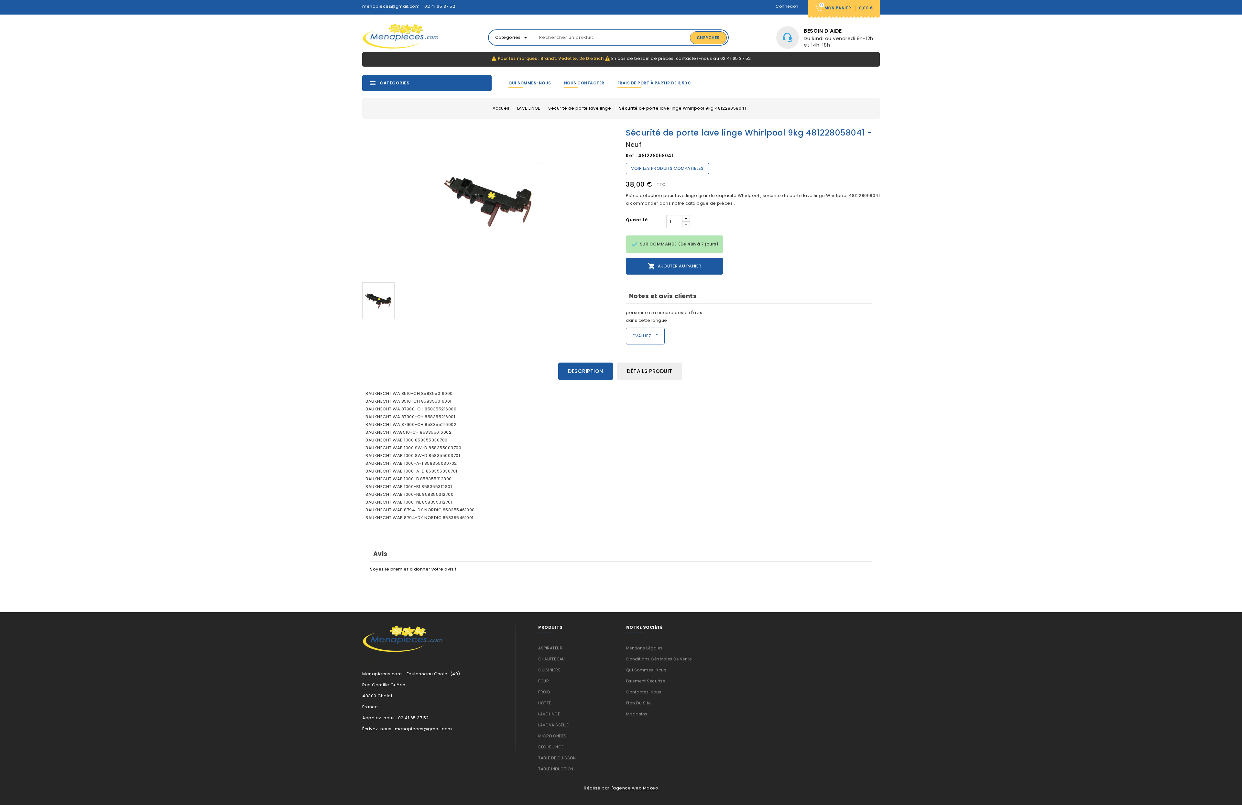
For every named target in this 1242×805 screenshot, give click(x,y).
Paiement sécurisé (645, 681)
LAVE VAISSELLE (553, 725)
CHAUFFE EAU (551, 659)
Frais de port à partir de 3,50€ (654, 83)
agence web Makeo (635, 788)
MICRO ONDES (552, 736)
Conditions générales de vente (659, 659)
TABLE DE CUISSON (557, 758)
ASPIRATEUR (550, 648)
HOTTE (544, 703)
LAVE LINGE (549, 714)
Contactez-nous (643, 692)
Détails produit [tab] (649, 371)
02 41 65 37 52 (439, 6)
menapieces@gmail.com (390, 6)
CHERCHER (708, 37)
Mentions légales (644, 648)
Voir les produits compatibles (667, 168)
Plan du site (638, 703)
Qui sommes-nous (529, 83)
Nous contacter (584, 83)
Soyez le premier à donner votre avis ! (413, 569)
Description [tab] (585, 371)
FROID (544, 692)
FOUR (543, 681)
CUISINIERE (549, 670)
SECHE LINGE (551, 747)
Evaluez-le (645, 336)
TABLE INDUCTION (555, 769)
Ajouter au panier (675, 266)
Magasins (637, 714)
